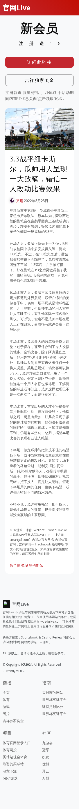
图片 (6, 713)
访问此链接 (39, 62)
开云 (45, 771)
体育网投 (10, 749)
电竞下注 (10, 771)
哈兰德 (15, 565)
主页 (6, 692)
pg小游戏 (10, 778)
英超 (19, 200)
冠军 (45, 749)
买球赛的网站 (52, 692)
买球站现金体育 (15, 757)
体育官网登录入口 (17, 742)
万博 (45, 778)
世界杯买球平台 (54, 699)
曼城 (24, 565)
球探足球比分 (52, 706)
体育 (6, 699)
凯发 (45, 757)
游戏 (6, 706)
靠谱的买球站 (13, 764)
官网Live (17, 7)
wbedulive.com (50, 621)
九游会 (47, 742)
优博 (45, 764)
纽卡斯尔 (36, 565)
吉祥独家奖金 (39, 80)
